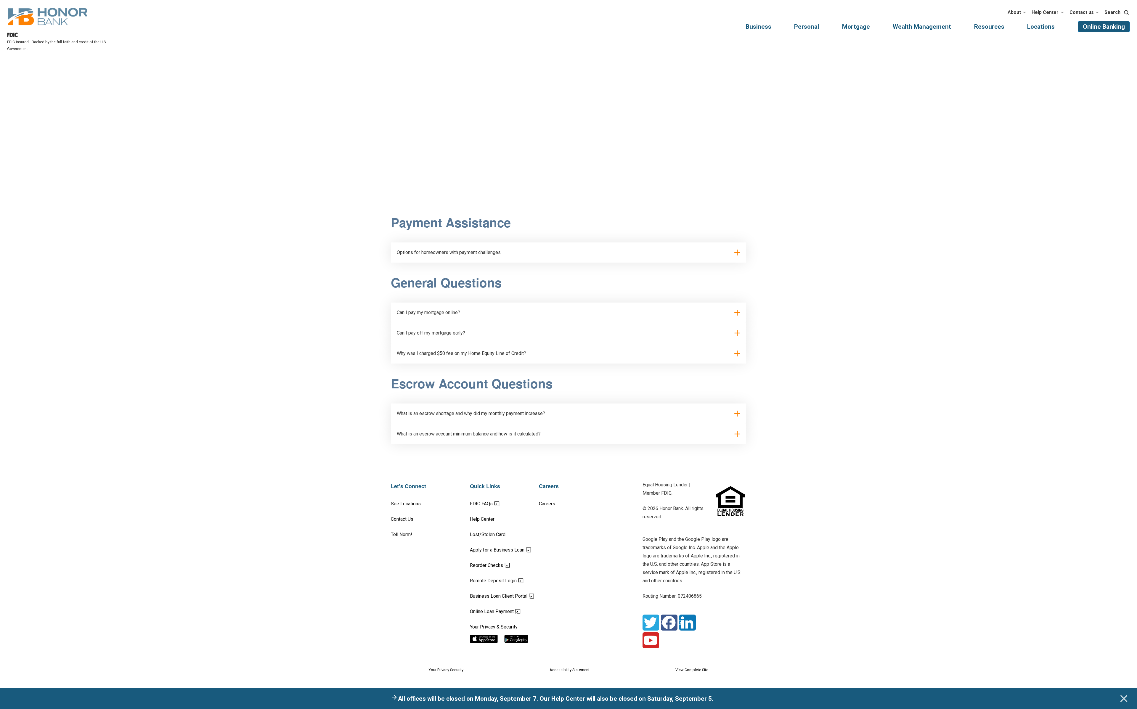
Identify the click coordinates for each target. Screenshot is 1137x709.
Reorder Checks (504, 565)
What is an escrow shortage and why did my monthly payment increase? (471, 413)
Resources (989, 26)
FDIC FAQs (502, 504)
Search (1112, 12)
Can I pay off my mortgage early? (431, 333)
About (1014, 12)
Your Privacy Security (446, 670)
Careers (547, 504)
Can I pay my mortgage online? (428, 312)
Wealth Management (922, 26)
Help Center (1045, 12)
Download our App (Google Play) (521, 639)
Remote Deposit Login (504, 580)
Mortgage (856, 26)
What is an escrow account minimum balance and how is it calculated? (469, 434)
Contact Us (402, 519)
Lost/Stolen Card (487, 534)
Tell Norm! (401, 534)
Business (758, 26)
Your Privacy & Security (494, 627)
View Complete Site (691, 670)
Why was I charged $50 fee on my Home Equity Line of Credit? (461, 353)
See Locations (406, 504)
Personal (806, 26)
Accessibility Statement (570, 670)
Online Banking (1104, 26)
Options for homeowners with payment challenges (449, 252)
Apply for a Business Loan (504, 550)
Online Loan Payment (504, 611)
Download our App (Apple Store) (487, 639)
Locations (1041, 26)
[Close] (1123, 698)
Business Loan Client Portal (504, 596)
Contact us (1081, 12)
